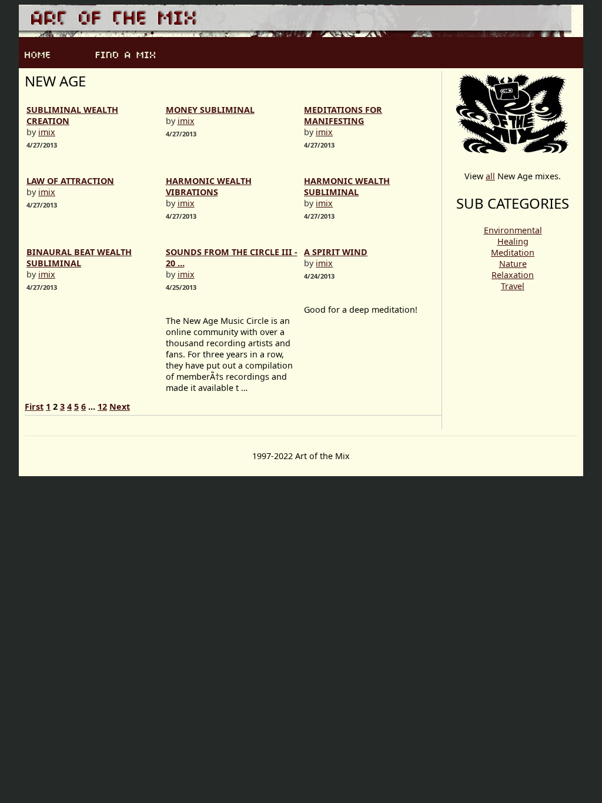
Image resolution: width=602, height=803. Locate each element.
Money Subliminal (210, 109)
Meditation (512, 252)
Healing (513, 241)
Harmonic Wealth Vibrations (209, 186)
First (34, 406)
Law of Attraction (70, 180)
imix (46, 132)
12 (102, 406)
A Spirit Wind (335, 251)
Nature (513, 263)
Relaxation (512, 274)
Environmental (513, 230)
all (490, 176)
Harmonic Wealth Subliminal (347, 186)
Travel (512, 286)
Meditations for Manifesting (343, 115)
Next (119, 406)
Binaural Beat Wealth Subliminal (79, 257)
